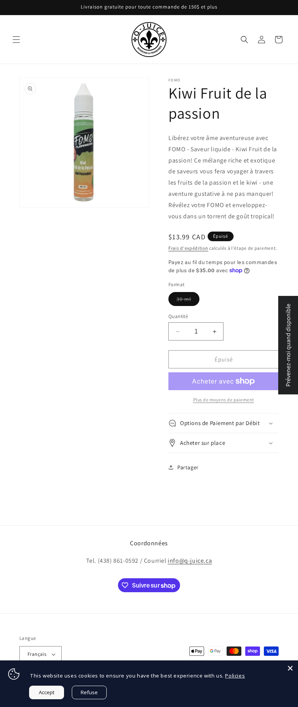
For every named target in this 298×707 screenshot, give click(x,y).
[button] (16, 39)
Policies (235, 675)
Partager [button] (188, 467)
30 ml (188, 300)
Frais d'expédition (188, 248)
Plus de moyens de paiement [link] (223, 400)
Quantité (178, 316)
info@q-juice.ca (190, 561)
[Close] (290, 668)
